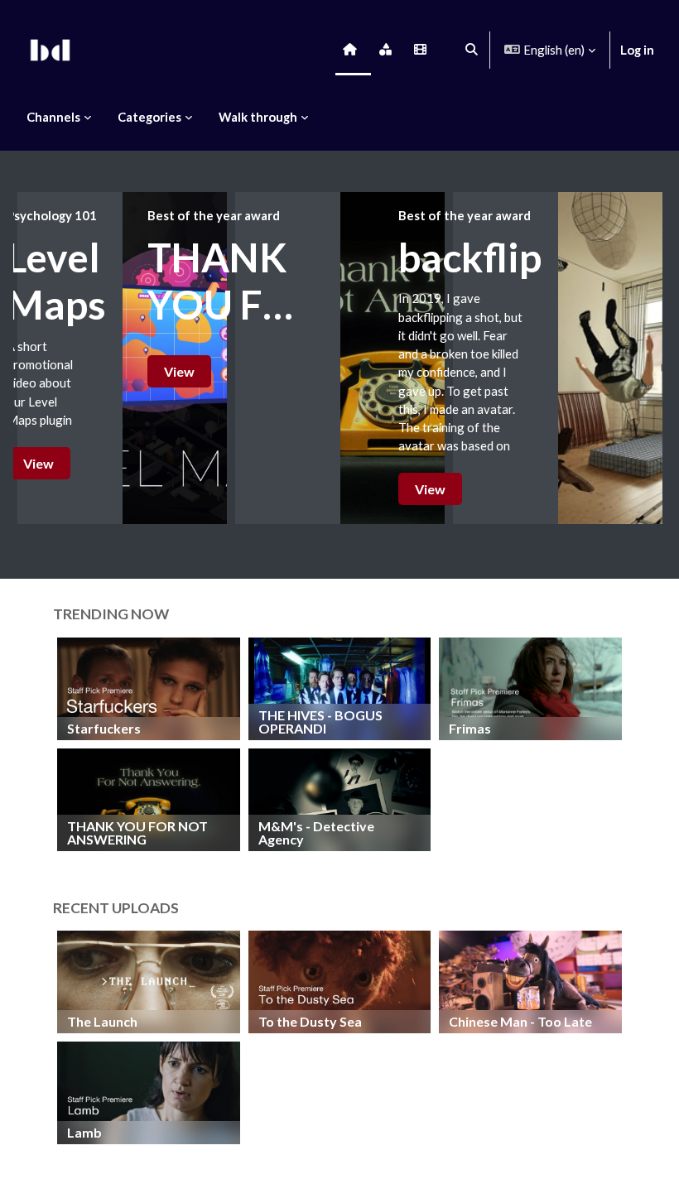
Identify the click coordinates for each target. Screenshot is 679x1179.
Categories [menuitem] (149, 116)
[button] (471, 50)
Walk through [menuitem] (258, 116)
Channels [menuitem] (53, 116)
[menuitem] (353, 50)
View (38, 463)
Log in (637, 49)
